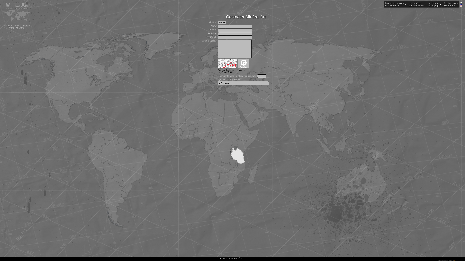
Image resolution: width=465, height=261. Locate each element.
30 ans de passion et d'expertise (395, 4)
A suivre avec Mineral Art (451, 4)
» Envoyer (224, 83)
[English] (461, 6)
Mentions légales (237, 258)
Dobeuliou (441, 260)
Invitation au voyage (434, 4)
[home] (461, 3)
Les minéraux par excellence (417, 4)
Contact (224, 258)
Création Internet (449, 260)
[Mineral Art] (17, 23)
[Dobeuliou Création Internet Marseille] (454, 260)
